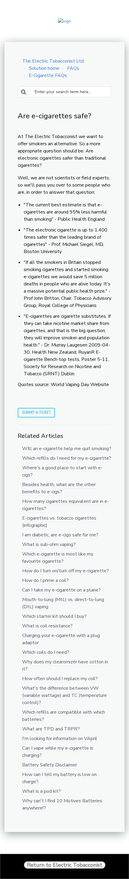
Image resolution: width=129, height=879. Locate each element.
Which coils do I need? (45, 652)
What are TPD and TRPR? (51, 729)
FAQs (73, 68)
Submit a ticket (36, 412)
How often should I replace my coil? (60, 678)
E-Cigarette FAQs (48, 75)
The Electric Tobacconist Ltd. (53, 61)
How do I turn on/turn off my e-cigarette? (65, 571)
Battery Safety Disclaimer (49, 765)
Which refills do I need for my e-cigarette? (66, 458)
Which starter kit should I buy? (54, 616)
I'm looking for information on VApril (59, 738)
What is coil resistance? (47, 626)
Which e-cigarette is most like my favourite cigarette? (57, 558)
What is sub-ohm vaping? (49, 544)
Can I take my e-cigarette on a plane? (61, 590)
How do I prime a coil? (45, 580)
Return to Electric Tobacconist (64, 865)
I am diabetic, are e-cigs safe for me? (60, 535)
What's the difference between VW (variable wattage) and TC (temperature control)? (64, 695)
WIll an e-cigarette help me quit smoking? (66, 448)
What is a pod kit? (41, 791)
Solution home (44, 68)
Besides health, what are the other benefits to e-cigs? (59, 488)
